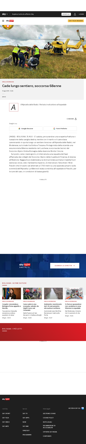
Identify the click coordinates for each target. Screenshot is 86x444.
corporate (47, 436)
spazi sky (26, 430)
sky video (6, 422)
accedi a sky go (74, 408)
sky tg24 (5, 418)
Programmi (27, 435)
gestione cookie (49, 413)
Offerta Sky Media (50, 432)
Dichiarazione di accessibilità (49, 426)
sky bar (25, 426)
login (81, 14)
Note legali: (47, 409)
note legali (47, 422)
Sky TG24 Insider (76, 21)
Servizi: (25, 409)
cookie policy (48, 418)
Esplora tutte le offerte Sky (23, 14)
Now (24, 422)
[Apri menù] (3, 21)
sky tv (25, 413)
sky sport (6, 413)
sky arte (5, 426)
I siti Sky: (5, 409)
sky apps (26, 418)
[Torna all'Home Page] (10, 21)
